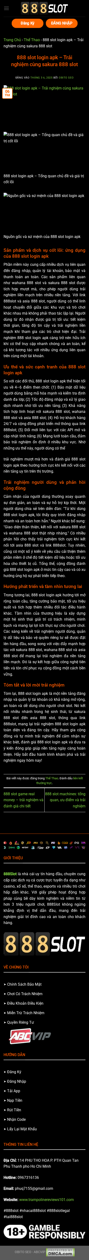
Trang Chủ (12, 40)
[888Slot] (44, 8)
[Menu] (6, 8)
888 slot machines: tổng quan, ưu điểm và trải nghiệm (65, 800)
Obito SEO (66, 77)
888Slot (10, 874)
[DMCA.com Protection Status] (60, 1252)
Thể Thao (32, 40)
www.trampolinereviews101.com (46, 1199)
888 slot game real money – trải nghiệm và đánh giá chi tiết (23, 800)
